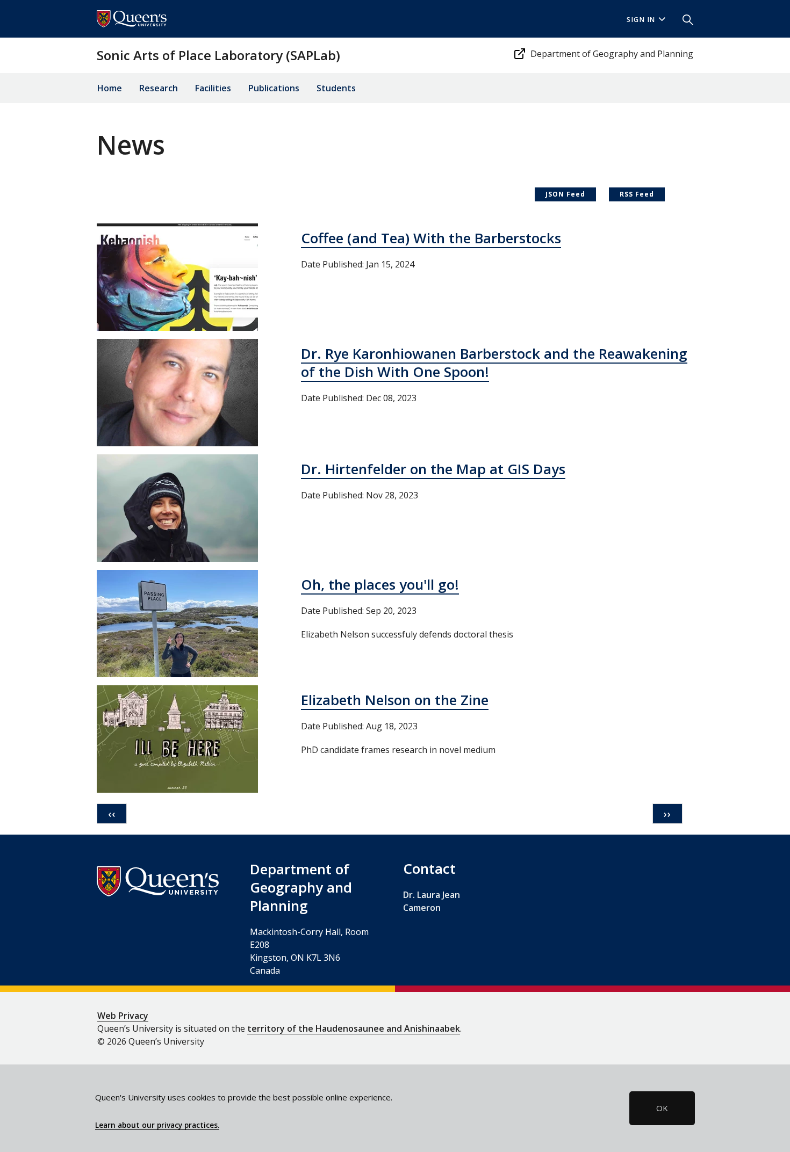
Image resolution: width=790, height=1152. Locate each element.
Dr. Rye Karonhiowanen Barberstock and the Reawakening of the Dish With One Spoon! (494, 362)
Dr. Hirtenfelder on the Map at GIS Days (433, 469)
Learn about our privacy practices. (157, 1125)
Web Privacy (122, 1015)
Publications (273, 88)
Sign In (641, 19)
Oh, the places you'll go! (380, 584)
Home (109, 88)
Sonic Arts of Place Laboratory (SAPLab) (218, 55)
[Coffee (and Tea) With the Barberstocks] (177, 276)
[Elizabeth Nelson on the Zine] (177, 738)
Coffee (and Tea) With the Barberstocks (431, 238)
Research (158, 88)
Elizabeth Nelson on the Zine (395, 699)
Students (336, 88)
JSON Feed (565, 194)
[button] (683, 19)
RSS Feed (637, 194)
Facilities (213, 88)
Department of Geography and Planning (611, 54)
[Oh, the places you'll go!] (177, 622)
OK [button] (662, 1108)
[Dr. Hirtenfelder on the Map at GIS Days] (177, 507)
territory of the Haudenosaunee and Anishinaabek (353, 1028)
